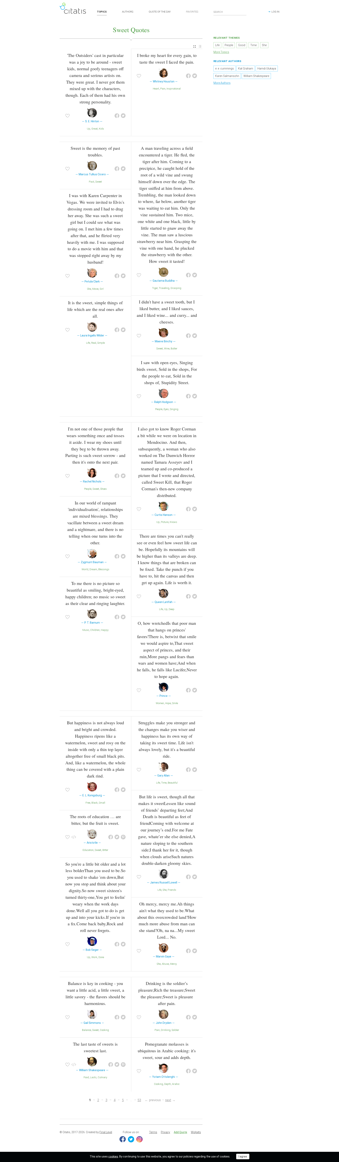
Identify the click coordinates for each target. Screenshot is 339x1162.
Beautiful (173, 782)
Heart (156, 88)
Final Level (105, 1132)
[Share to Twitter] (123, 115)
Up (88, 128)
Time (164, 782)
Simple (101, 342)
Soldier (175, 1030)
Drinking (165, 1030)
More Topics (221, 52)
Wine (167, 348)
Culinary (102, 1077)
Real (93, 342)
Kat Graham (245, 68)
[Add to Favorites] (67, 115)
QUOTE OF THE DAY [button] (160, 11)
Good (241, 45)
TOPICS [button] (102, 11)
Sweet (98, 181)
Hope (168, 703)
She (89, 288)
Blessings (103, 569)
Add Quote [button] (180, 1132)
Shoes (103, 488)
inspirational (174, 88)
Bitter (105, 850)
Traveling (164, 288)
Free (88, 802)
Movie (95, 288)
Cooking (104, 1030)
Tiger (155, 288)
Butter (174, 348)
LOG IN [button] (275, 11)
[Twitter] (131, 1139)
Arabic (176, 1084)
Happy (104, 630)
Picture (165, 522)
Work (94, 957)
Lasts (93, 1077)
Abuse (165, 963)
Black (94, 802)
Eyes (166, 409)
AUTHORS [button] (127, 11)
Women (160, 703)
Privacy (165, 1132)
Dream (93, 569)
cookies (113, 1156)
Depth (167, 1084)
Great (94, 128)
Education (88, 850)
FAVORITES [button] (192, 11)
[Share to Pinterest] (123, 837)
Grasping (175, 288)
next (168, 1100)
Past (91, 181)
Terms (153, 1132)
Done (101, 957)
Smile (175, 703)
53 (139, 1100)
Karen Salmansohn (227, 76)
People (158, 409)
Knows (173, 522)
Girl (102, 288)
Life (88, 342)
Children (95, 630)
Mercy (173, 963)
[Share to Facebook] (117, 115)
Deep (171, 609)
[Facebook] (122, 1139)
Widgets (196, 1132)
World (85, 569)
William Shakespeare (256, 76)
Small (102, 802)
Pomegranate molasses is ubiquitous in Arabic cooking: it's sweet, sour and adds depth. (167, 1050)
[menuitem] (194, 46)
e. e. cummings (224, 68)
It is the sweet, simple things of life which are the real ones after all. (95, 309)
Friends (172, 889)
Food (86, 1077)
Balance (86, 1030)
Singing (174, 409)
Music (85, 630)
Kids (101, 128)
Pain (162, 88)
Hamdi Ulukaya (266, 68)
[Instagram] (139, 1139)
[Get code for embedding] (73, 837)
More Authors (222, 82)
